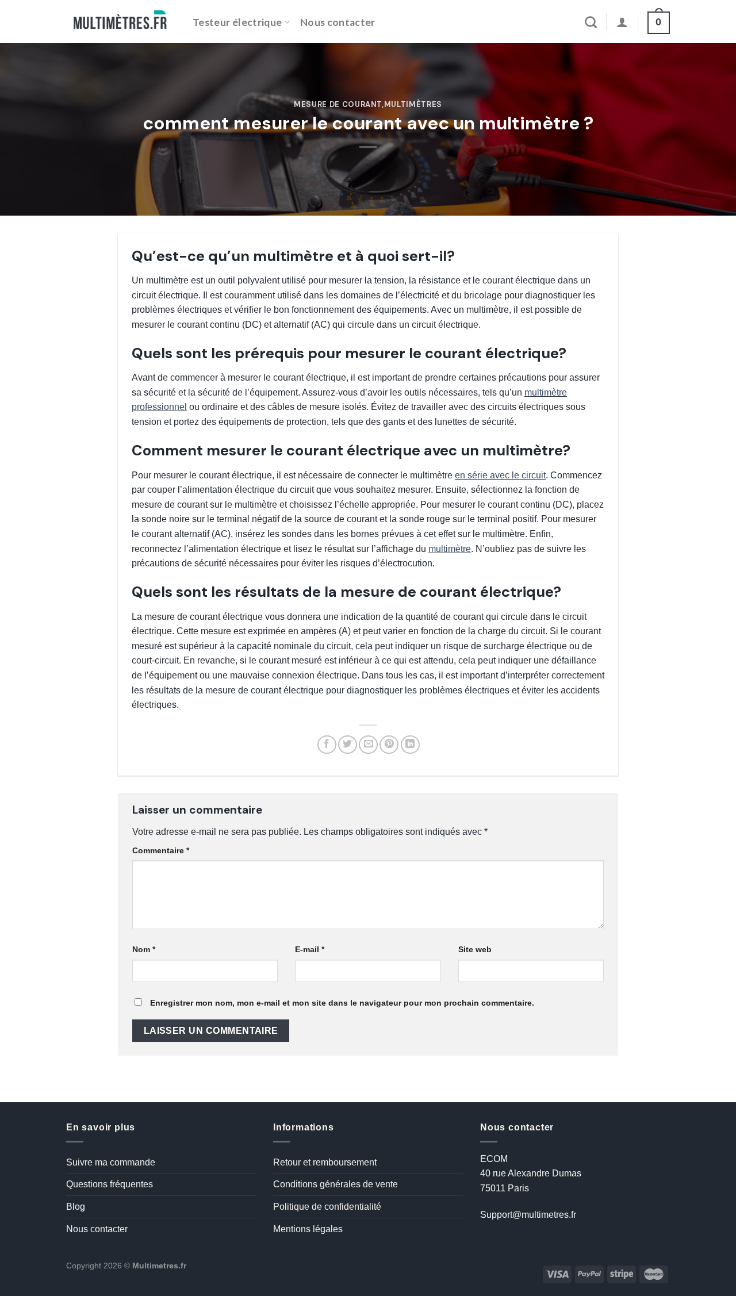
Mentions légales (308, 1229)
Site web (475, 949)
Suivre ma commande (110, 1162)
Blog (75, 1206)
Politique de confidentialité (327, 1206)
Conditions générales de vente (335, 1184)
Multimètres (413, 104)
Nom (143, 949)
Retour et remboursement (325, 1162)
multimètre (449, 549)
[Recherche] (591, 22)
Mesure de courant (338, 104)
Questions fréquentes (109, 1184)
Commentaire (160, 850)
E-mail (309, 949)
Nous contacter (337, 22)
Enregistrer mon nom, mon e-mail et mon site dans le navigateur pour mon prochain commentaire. (342, 1002)
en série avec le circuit (500, 475)
